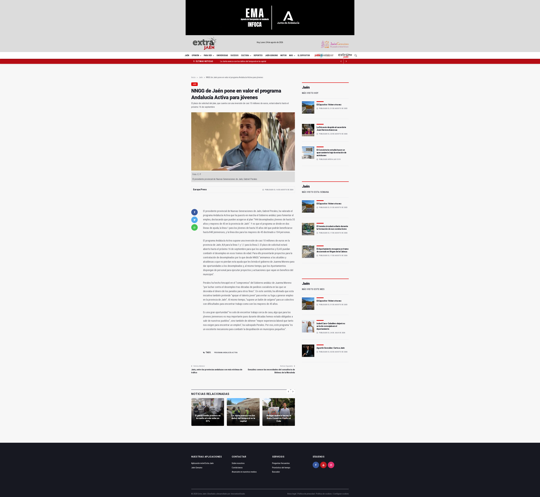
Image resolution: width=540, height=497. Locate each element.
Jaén (187, 55)
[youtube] (323, 465)
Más (291, 55)
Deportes (258, 55)
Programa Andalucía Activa (226, 353)
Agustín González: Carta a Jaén (331, 348)
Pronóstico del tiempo (281, 467)
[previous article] (346, 61)
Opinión (195, 55)
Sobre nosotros (238, 463)
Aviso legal (291, 493)
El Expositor (304, 55)
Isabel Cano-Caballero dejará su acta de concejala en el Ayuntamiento (331, 326)
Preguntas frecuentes (281, 463)
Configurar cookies (341, 493)
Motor (283, 55)
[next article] (341, 61)
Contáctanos (237, 467)
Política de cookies (324, 493)
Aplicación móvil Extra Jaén (202, 463)
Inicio (193, 77)
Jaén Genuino (271, 55)
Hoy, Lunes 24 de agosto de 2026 (270, 42)
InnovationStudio (238, 493)
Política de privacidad (306, 493)
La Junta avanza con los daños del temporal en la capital (243, 61)
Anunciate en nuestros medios (244, 472)
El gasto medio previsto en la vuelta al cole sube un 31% (208, 418)
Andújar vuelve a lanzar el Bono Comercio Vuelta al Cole (278, 418)
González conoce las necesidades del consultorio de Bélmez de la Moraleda (271, 371)
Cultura (245, 55)
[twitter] (194, 220)
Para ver (208, 55)
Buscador (276, 472)
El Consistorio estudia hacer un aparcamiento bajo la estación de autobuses (331, 153)
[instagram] (331, 465)
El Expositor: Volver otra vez (329, 105)
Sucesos (234, 55)
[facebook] (194, 212)
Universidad (222, 55)
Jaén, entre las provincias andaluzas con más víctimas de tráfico (216, 371)
